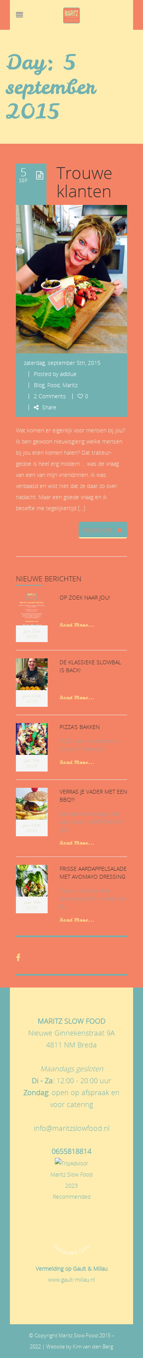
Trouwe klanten (84, 182)
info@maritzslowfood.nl (72, 1128)
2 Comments (50, 396)
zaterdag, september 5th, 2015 (62, 363)
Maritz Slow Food (71, 1174)
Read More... (77, 624)
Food (53, 385)
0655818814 (71, 1151)
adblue (68, 374)
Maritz (69, 385)
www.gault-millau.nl (71, 1279)
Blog (39, 385)
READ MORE (98, 530)
